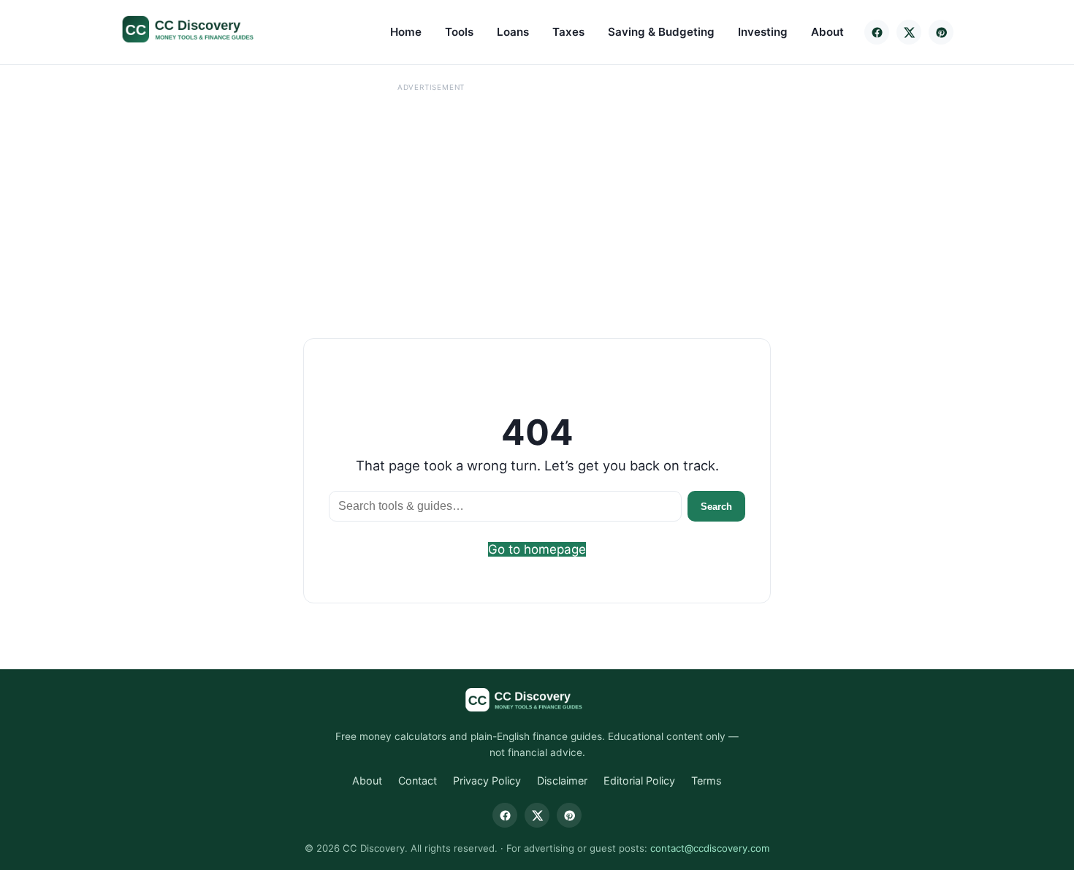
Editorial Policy (639, 780)
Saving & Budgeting (661, 32)
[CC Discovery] (203, 29)
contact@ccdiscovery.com (709, 848)
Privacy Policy (487, 780)
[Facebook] (876, 32)
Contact (417, 780)
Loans (513, 32)
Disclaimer (562, 780)
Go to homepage (537, 549)
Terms (706, 780)
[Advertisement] (431, 198)
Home (406, 32)
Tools (459, 32)
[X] (908, 32)
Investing (763, 32)
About (827, 32)
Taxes (568, 32)
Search (716, 506)
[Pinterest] (941, 32)
